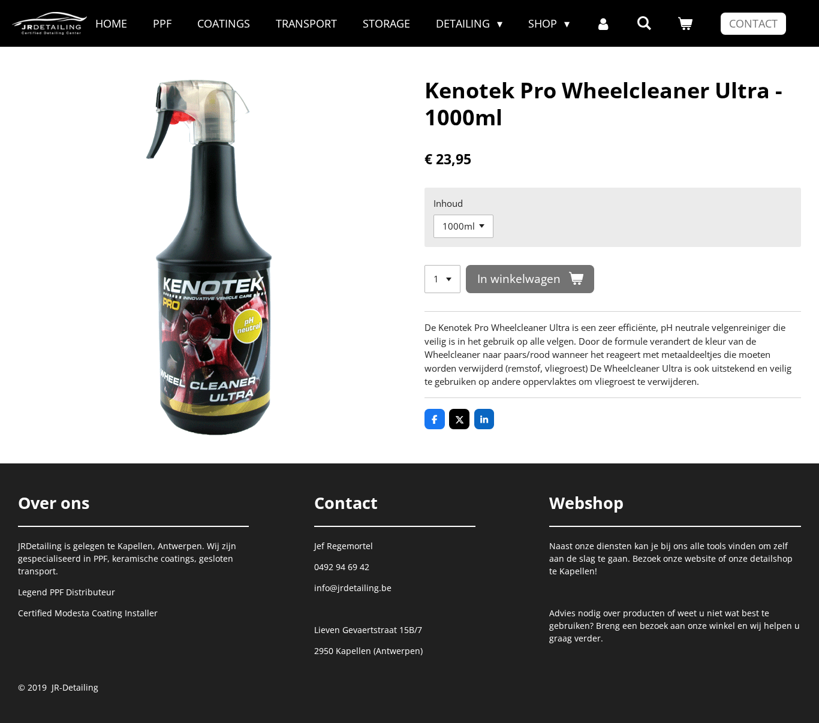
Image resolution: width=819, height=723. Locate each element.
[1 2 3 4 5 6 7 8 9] (442, 279)
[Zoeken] (644, 23)
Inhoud (448, 203)
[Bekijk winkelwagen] (685, 24)
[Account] (603, 24)
